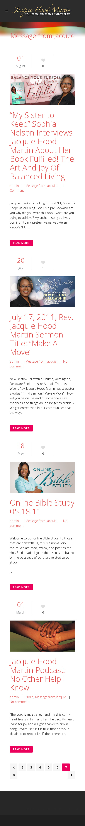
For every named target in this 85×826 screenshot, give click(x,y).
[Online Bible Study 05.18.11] (42, 477)
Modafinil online (23, 793)
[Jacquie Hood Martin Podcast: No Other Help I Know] (42, 636)
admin (14, 186)
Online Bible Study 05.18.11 (42, 507)
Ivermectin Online (12, 809)
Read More (21, 243)
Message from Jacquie (41, 186)
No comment (19, 702)
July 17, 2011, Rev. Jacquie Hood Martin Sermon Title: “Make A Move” (41, 334)
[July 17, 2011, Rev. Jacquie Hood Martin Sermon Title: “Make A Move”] (42, 292)
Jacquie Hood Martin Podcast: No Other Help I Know (38, 674)
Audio (30, 697)
